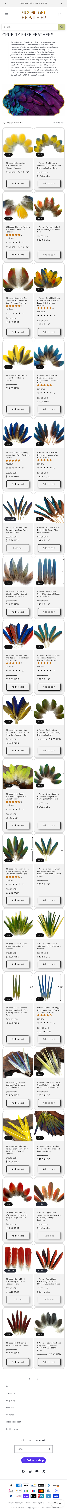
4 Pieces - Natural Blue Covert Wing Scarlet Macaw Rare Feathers (48, 593)
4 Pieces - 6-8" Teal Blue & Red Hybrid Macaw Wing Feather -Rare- (48, 529)
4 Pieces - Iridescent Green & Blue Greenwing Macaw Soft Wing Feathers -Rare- (17, 871)
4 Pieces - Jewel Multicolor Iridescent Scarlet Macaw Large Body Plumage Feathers (48, 302)
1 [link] (21, 1379)
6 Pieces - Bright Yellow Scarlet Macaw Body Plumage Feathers (16, 165)
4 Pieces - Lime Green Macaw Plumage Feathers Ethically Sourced (17, 796)
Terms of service (17, 1507)
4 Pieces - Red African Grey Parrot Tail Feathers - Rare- (17, 1344)
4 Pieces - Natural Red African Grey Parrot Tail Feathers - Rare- (15, 1281)
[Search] (61, 27)
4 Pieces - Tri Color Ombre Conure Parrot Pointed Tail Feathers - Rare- (48, 1148)
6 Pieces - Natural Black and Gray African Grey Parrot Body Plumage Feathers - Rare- (49, 1346)
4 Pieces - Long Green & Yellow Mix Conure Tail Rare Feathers (49, 946)
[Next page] (46, 1379)
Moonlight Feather (22, 1503)
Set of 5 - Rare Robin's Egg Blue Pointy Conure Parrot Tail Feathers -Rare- (48, 1010)
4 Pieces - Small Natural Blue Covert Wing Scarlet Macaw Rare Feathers (16, 593)
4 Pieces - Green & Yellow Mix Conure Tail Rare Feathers (16, 946)
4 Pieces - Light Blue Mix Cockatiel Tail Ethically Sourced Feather (16, 1084)
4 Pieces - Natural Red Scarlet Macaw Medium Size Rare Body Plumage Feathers (49, 1216)
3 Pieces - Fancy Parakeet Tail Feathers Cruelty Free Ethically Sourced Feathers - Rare (18, 1011)
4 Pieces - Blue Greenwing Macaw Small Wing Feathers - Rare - (18, 455)
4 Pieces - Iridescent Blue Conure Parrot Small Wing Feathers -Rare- (17, 529)
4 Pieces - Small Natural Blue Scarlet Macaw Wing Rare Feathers (47, 455)
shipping (10, 1400)
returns (10, 1407)
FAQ (8, 1386)
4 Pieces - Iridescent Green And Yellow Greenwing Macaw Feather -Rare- (48, 657)
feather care (12, 1429)
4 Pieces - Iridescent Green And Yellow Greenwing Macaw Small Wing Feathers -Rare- (49, 872)
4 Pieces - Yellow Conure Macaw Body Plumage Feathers (16, 377)
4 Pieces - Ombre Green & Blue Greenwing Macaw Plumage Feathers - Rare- (48, 796)
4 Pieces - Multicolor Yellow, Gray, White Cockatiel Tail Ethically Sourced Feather (49, 1084)
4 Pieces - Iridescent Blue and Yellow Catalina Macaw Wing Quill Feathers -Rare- (17, 732)
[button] (6, 14)
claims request (13, 1421)
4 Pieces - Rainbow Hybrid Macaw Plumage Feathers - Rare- (48, 229)
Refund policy (38, 1503)
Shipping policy (33, 1507)
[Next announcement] (61, 3)
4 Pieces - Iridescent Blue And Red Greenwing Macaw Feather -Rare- (17, 657)
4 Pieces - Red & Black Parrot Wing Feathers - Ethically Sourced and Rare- (49, 1281)
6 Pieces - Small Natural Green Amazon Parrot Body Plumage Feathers (48, 732)
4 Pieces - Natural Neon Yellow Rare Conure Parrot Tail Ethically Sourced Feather (17, 1150)
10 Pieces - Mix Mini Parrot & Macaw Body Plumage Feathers (18, 229)
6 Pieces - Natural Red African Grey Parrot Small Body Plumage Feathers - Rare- (16, 1216)
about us (10, 1393)
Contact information (50, 1507)
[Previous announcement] (5, 3)
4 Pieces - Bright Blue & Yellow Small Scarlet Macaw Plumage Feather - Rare (49, 165)
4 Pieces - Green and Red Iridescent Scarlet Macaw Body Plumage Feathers (16, 300)
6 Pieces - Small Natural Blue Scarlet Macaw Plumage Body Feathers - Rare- (48, 379)
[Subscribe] (49, 1449)
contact (10, 1414)
